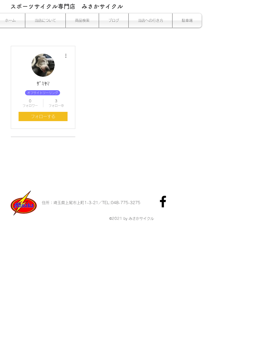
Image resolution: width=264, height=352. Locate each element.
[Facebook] (163, 201)
